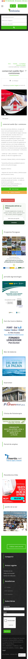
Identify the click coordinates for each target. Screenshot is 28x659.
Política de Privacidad (9, 573)
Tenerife (15, 63)
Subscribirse (7, 631)
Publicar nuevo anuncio (16, 546)
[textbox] (8, 20)
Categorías (7, 606)
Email (5, 612)
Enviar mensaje (14, 189)
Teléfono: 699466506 (15, 192)
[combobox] (14, 20)
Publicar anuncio (22, 6)
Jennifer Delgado (14, 85)
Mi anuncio (18, 1)
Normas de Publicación (9, 575)
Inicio (9, 63)
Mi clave (24, 1)
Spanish (22, 655)
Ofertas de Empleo (21, 65)
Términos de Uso (8, 571)
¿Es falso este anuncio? (9, 200)
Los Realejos (22, 63)
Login (13, 6)
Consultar (14, 222)
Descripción (5, 118)
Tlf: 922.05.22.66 (9, 1)
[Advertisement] (14, 46)
